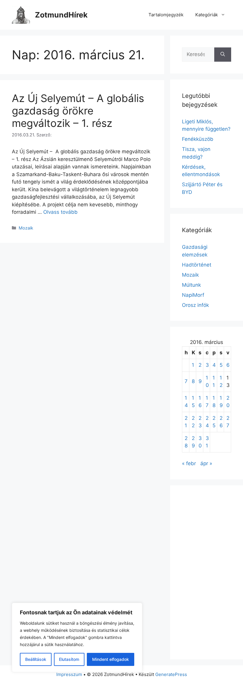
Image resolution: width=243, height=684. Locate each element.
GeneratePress (171, 674)
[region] (77, 637)
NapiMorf (193, 295)
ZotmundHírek (61, 14)
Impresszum (69, 674)
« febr (189, 463)
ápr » (206, 463)
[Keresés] (222, 54)
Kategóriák (206, 14)
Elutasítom (69, 659)
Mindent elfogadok (110, 659)
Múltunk (191, 285)
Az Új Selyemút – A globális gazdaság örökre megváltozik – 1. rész (78, 110)
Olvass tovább (60, 212)
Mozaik (26, 227)
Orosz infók (195, 305)
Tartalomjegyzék (165, 14)
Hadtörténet (196, 265)
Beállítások (35, 659)
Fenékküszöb (197, 139)
